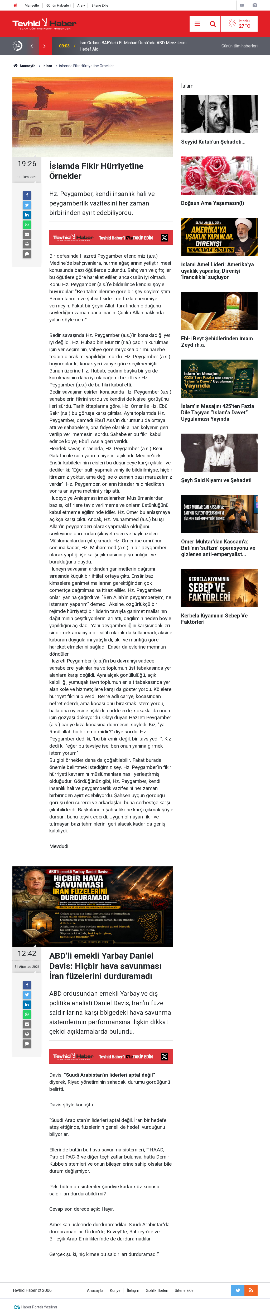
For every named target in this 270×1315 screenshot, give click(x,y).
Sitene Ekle (99, 5)
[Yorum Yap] (27, 254)
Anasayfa (95, 1290)
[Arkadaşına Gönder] (27, 234)
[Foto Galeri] (255, 5)
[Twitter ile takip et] (237, 1290)
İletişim (133, 1290)
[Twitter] (27, 205)
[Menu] (197, 24)
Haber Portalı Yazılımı (39, 1307)
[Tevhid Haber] (44, 23)
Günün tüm (239, 45)
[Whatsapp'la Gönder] (27, 224)
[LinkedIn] (27, 215)
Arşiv (81, 5)
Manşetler (32, 5)
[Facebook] (27, 195)
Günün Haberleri (58, 5)
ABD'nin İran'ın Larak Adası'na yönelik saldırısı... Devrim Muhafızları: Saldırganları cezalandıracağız (130, 46)
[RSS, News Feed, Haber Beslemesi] (251, 1290)
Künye (115, 1290)
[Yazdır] (27, 244)
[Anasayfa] (15, 5)
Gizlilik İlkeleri (157, 1290)
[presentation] (31, 46)
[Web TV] (242, 5)
